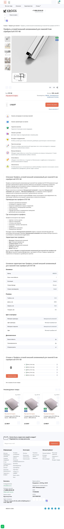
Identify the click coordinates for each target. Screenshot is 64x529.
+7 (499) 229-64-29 (38, 10)
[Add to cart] (18, 422)
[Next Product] (53, 87)
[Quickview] (19, 397)
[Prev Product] (50, 87)
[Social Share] (57, 87)
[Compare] (6, 87)
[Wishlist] (10, 87)
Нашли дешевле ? (54, 109)
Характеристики (28, 6)
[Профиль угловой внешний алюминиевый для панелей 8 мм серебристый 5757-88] (34, 59)
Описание (18, 6)
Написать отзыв (12, 376)
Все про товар (8, 6)
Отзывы (38, 6)
